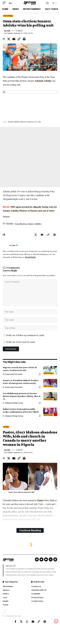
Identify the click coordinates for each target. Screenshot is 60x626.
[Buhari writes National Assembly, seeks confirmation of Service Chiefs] (50, 412)
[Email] (13, 39)
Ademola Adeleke (43, 80)
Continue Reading (30, 530)
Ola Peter (7, 30)
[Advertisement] (30, 157)
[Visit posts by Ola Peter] (5, 245)
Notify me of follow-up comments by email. (25, 335)
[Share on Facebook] (15, 621)
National (8, 16)
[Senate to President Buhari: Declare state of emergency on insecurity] (50, 383)
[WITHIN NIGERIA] (30, 3)
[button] (5, 3)
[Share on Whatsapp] (27, 621)
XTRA (6, 427)
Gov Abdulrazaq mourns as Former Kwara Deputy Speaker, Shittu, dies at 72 (21, 396)
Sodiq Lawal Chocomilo (13, 374)
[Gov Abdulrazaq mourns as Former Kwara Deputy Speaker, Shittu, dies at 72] (50, 396)
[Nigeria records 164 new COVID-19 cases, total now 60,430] (50, 370)
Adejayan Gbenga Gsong (14, 403)
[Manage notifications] (56, 621)
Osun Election (21, 224)
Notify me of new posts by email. (20, 341)
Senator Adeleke (34, 224)
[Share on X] (8, 39)
